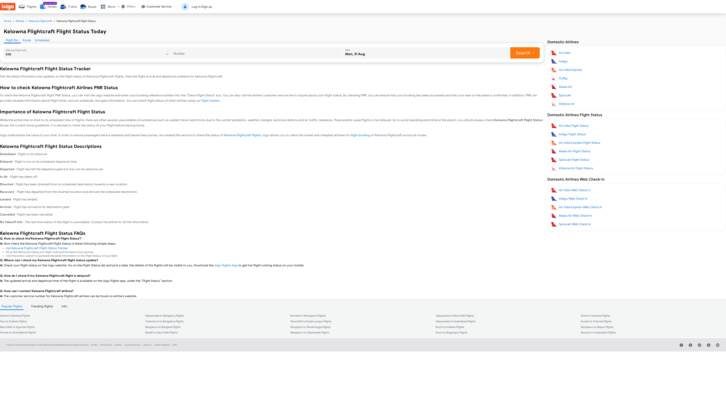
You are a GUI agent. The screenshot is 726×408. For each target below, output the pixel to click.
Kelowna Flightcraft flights (242, 135)
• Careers (118, 345)
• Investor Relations (162, 345)
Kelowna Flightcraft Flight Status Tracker (39, 248)
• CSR (174, 345)
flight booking (360, 135)
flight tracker (210, 100)
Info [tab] (64, 306)
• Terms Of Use (106, 345)
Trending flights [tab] (42, 306)
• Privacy (94, 345)
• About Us (147, 345)
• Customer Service (132, 345)
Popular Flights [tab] (12, 306)
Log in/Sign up (202, 6)
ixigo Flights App (226, 265)
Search (523, 52)
